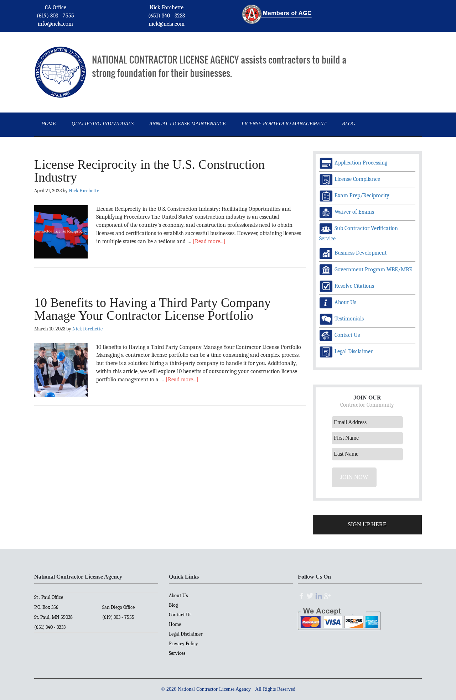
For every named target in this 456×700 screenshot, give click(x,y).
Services (177, 653)
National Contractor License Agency (60, 62)
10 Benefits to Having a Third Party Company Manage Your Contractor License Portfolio (152, 309)
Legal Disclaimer (186, 634)
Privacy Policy (183, 644)
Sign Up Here (367, 524)
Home (175, 624)
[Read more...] (209, 241)
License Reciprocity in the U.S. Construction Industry (149, 170)
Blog (173, 605)
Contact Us (180, 615)
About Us (178, 595)
